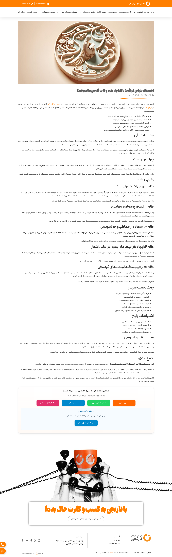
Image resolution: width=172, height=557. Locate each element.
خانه (152, 12)
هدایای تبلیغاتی (48, 12)
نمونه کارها (101, 12)
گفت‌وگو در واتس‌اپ (98, 402)
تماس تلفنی (124, 402)
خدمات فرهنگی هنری (68, 12)
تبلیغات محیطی (88, 12)
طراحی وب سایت (125, 12)
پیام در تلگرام (73, 402)
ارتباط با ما (21, 12)
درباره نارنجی (32, 12)
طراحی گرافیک (143, 12)
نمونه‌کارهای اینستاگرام (48, 402)
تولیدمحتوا (112, 12)
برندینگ (148, 107)
